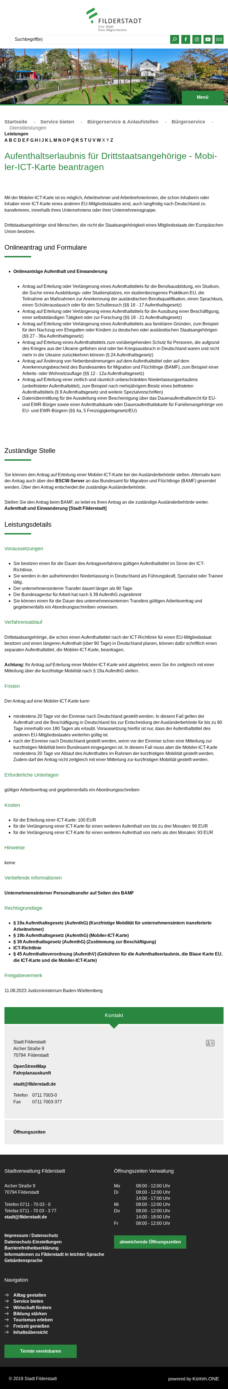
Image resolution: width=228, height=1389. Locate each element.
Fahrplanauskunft (32, 1073)
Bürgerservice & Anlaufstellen (122, 122)
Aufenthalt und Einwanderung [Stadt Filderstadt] (55, 508)
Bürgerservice (188, 122)
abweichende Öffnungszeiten (150, 1242)
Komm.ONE (205, 1379)
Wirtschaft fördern (32, 1307)
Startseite (15, 122)
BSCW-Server (70, 480)
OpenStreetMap (29, 1066)
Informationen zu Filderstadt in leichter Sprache (54, 1254)
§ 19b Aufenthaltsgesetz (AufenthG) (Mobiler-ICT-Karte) (71, 935)
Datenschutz (44, 1235)
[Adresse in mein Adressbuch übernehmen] (210, 1043)
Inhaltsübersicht (30, 1332)
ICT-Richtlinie (27, 948)
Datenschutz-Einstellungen (33, 1242)
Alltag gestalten (29, 1295)
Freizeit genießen (31, 1326)
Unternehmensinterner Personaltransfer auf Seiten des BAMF (69, 893)
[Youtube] (208, 40)
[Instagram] (197, 40)
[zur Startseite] (114, 19)
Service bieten (57, 122)
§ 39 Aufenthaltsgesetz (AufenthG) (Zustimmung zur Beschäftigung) (84, 941)
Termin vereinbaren (40, 1351)
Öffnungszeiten (29, 1132)
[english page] (219, 40)
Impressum (16, 1235)
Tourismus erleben (33, 1319)
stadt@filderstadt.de (34, 1084)
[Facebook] (186, 40)
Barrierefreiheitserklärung (31, 1248)
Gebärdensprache (23, 1260)
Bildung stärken (30, 1313)
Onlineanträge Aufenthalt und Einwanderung (60, 271)
